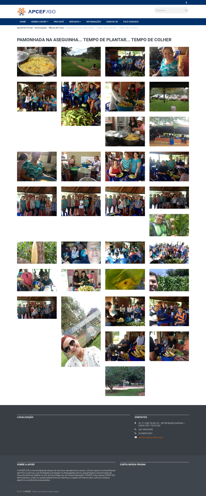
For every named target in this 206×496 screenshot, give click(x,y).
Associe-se (112, 21)
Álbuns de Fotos (56, 28)
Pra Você (59, 21)
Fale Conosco (131, 21)
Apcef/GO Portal (25, 28)
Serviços (74, 21)
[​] (186, 2)
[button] (36, 63)
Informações (93, 21)
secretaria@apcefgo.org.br (150, 437)
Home (23, 21)
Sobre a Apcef (39, 21)
